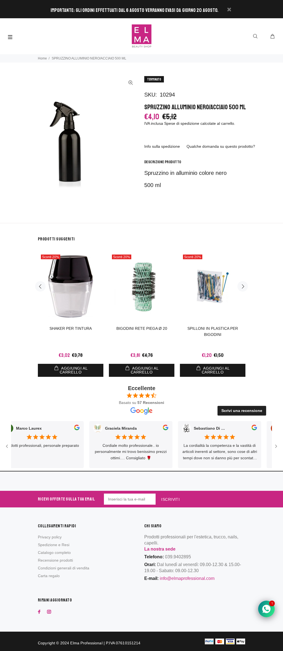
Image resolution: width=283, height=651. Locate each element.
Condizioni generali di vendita (63, 568)
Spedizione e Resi (53, 545)
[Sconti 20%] (213, 286)
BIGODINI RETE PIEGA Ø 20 (141, 328)
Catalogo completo (54, 552)
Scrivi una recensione (241, 410)
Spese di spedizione (181, 123)
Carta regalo (49, 576)
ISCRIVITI (170, 499)
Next (242, 286)
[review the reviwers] (69, 428)
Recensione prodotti (55, 560)
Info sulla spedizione (162, 146)
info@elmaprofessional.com (187, 578)
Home (42, 58)
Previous (40, 286)
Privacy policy (50, 537)
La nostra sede (159, 549)
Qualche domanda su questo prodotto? (221, 146)
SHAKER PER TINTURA (70, 328)
